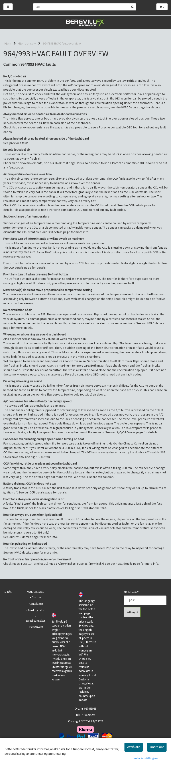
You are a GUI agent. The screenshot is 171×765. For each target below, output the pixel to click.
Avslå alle (133, 747)
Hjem (7, 43)
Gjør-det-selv (27, 43)
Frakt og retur (36, 610)
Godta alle (157, 747)
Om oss (36, 597)
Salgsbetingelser (35, 621)
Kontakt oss (36, 604)
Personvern (36, 627)
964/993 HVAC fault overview (62, 43)
